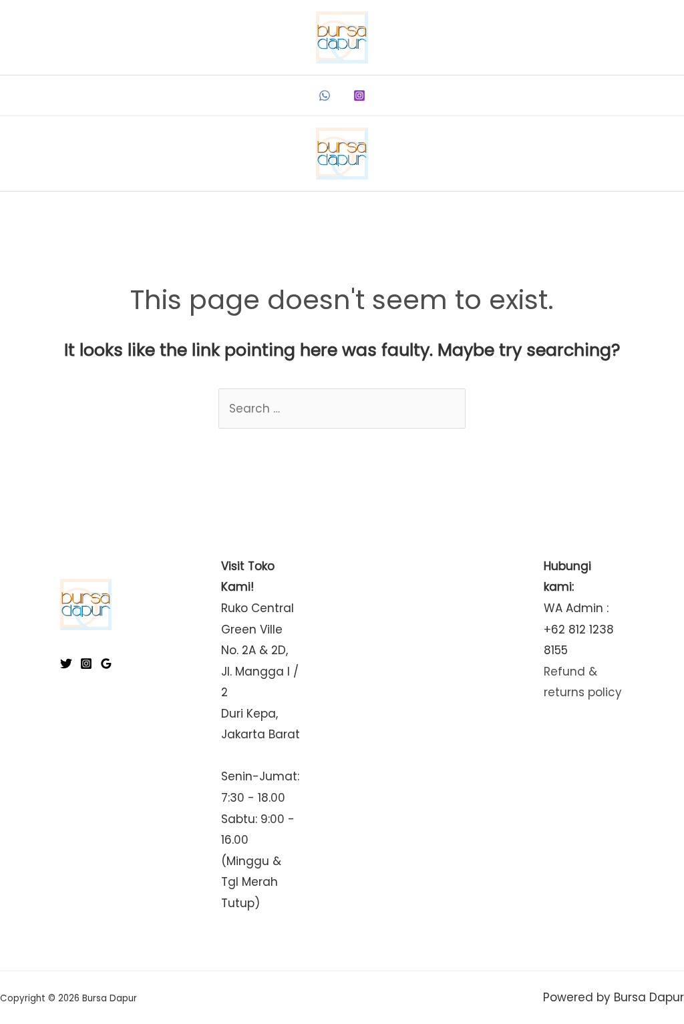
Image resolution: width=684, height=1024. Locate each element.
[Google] (106, 664)
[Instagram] (359, 95)
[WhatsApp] (324, 95)
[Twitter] (66, 664)
